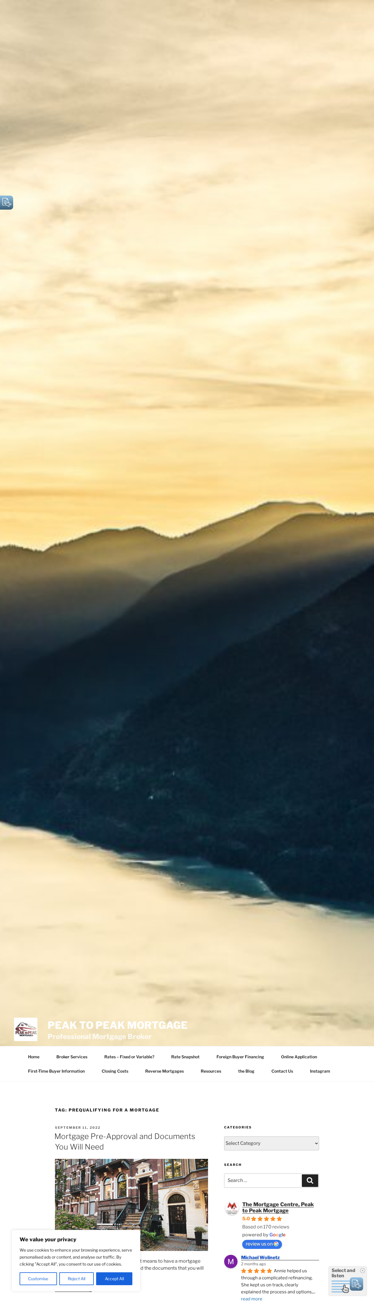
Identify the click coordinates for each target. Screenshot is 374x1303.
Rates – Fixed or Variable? (129, 1056)
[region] (76, 1260)
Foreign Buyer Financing (240, 1056)
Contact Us (282, 1071)
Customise (38, 1278)
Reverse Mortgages (164, 1071)
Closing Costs (115, 1071)
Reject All (76, 1278)
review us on (259, 1244)
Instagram (320, 1071)
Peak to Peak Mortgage (118, 1025)
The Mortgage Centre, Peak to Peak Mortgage (278, 1207)
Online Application (299, 1056)
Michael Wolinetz (260, 1257)
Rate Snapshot (185, 1056)
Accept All (114, 1278)
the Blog (246, 1071)
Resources (211, 1071)
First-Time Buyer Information (56, 1071)
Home (33, 1056)
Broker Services (71, 1056)
